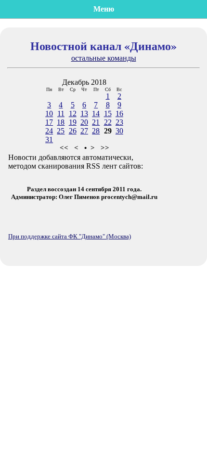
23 (119, 122)
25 (61, 131)
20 (84, 122)
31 (49, 139)
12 (73, 113)
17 (49, 122)
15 (108, 113)
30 (119, 131)
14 (96, 113)
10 (49, 113)
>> (105, 148)
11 (61, 113)
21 (96, 122)
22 (108, 122)
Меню (103, 9)
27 (84, 131)
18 (61, 122)
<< (64, 148)
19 (73, 122)
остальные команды (103, 58)
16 (119, 113)
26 (73, 131)
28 (96, 131)
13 (84, 113)
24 (49, 131)
